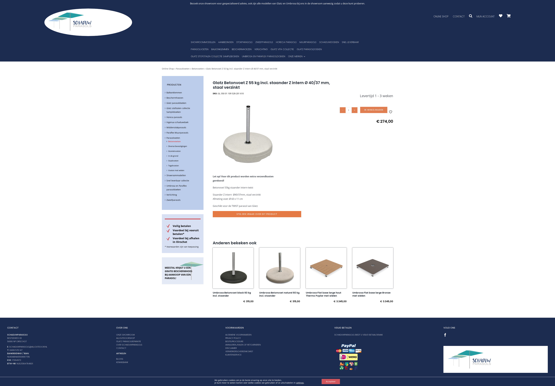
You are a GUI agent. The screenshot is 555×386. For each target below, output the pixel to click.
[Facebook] (445, 335)
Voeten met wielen (176, 170)
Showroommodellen (176, 175)
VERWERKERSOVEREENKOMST (239, 351)
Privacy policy (233, 338)
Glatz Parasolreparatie (128, 341)
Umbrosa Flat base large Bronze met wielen (371, 294)
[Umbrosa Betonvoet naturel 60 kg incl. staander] (279, 249)
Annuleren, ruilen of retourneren (243, 344)
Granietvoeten (174, 151)
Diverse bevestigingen (177, 146)
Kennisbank (122, 362)
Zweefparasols (173, 200)
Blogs (119, 358)
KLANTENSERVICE (233, 354)
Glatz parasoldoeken (176, 103)
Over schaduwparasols (129, 344)
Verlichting (171, 194)
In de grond (173, 156)
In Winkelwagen (373, 109)
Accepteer (331, 381)
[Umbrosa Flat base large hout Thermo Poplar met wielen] (326, 249)
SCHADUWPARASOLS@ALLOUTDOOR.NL (28, 346)
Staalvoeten (173, 160)
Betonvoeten (198, 68)
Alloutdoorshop (125, 338)
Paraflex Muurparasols (177, 132)
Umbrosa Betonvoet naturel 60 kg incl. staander (279, 294)
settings (300, 383)
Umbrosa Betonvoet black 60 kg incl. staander (232, 294)
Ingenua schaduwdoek (177, 122)
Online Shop (168, 68)
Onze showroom (125, 334)
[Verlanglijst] (500, 16)
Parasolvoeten (183, 68)
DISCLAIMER (231, 348)
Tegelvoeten (173, 165)
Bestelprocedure (234, 341)
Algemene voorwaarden (238, 334)
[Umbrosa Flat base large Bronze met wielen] (372, 249)
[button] (470, 16)
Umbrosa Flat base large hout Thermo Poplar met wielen (323, 294)
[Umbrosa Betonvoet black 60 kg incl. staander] (233, 249)
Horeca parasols (174, 117)
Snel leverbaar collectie (177, 180)
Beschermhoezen (174, 97)
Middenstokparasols (176, 127)
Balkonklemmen (174, 92)
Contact (121, 348)
